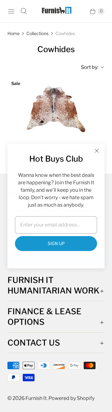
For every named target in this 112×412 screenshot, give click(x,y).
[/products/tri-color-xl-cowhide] (56, 108)
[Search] (23, 11)
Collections (37, 33)
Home (13, 33)
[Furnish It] (56, 11)
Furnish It (36, 398)
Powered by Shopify (72, 398)
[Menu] (11, 11)
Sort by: (87, 67)
